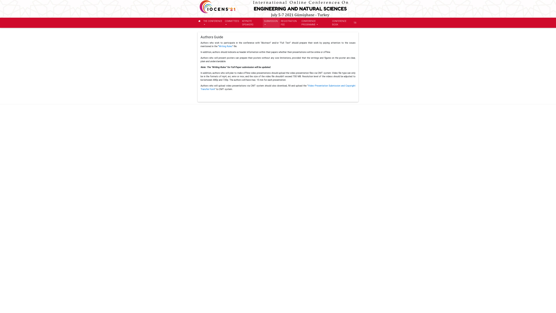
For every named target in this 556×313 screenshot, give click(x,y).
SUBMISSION (271, 21)
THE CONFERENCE (212, 21)
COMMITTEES (232, 21)
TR (355, 22)
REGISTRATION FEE (289, 23)
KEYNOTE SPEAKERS (247, 23)
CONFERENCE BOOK (339, 23)
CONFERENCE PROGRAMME (308, 23)
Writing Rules (225, 46)
